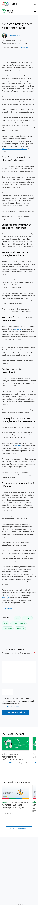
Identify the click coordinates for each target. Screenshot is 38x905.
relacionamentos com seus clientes (14, 149)
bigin (6, 623)
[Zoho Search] (35, 4)
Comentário (7, 659)
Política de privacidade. (11, 706)
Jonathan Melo (14, 35)
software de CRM (18, 623)
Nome (4, 687)
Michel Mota (9, 763)
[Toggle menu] (35, 11)
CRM (17, 618)
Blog (14, 3)
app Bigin (27, 618)
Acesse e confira (8, 608)
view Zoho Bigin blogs (18, 829)
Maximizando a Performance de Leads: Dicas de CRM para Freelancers (13, 758)
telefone (18, 446)
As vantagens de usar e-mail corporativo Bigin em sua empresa (14, 806)
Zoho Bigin (6, 598)
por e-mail (18, 329)
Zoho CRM (20, 628)
